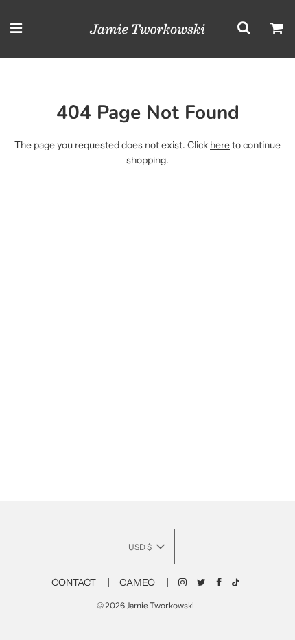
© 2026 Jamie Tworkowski (145, 605)
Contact (73, 582)
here (220, 145)
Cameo (137, 582)
